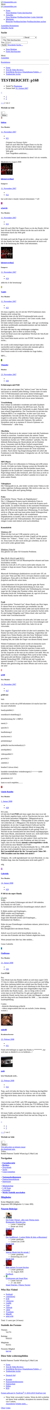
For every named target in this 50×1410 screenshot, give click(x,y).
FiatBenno (5, 953)
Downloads (6, 1167)
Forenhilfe (6, 1190)
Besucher (9, 21)
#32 (7, 1087)
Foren (8, 11)
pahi (3, 1071)
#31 (7, 1046)
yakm (8, 1310)
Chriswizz (10, 1301)
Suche (4, 1170)
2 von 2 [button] (7, 103)
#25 (7, 308)
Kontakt (9, 1379)
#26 (7, 381)
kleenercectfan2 (7, 179)
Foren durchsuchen (24, 13)
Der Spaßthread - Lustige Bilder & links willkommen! (26, 1237)
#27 (7, 691)
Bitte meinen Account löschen (17, 1267)
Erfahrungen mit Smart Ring (17, 1278)
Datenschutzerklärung (10, 1179)
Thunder (4, 365)
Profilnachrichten (23, 17)
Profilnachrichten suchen (36, 21)
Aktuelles (9, 15)
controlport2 (10, 1296)
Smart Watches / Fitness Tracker (18, 1285)
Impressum (6, 1181)
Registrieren (5, 62)
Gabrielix (5, 874)
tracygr (8, 1351)
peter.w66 (9, 1316)
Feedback (9, 1274)
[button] (3, 4)
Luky (8, 1305)
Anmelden (5, 58)
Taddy (3, 292)
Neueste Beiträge (9, 1208)
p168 (3, 675)
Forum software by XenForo (23, 1393)
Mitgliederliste (7, 1186)
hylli (7, 1299)
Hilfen (8, 1386)
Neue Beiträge (11, 13)
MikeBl (9, 1314)
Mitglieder (10, 19)
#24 (7, 278)
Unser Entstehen (8, 1172)
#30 (7, 969)
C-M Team (6, 1188)
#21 (7, 138)
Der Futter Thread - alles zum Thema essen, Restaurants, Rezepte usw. (22, 1221)
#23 (7, 224)
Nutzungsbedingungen (11, 1177)
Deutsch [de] (11, 1375)
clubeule (9, 1307)
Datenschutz (10, 1384)
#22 (7, 195)
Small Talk (10, 1229)
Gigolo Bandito (7, 792)
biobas (3, 122)
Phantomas (18, 86)
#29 (7, 889)
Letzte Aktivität (37, 17)
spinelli (4, 1030)
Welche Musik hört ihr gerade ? (18, 1252)
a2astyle (4, 208)
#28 (7, 808)
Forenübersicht (8, 1163)
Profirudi (9, 1294)
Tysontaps (10, 1312)
